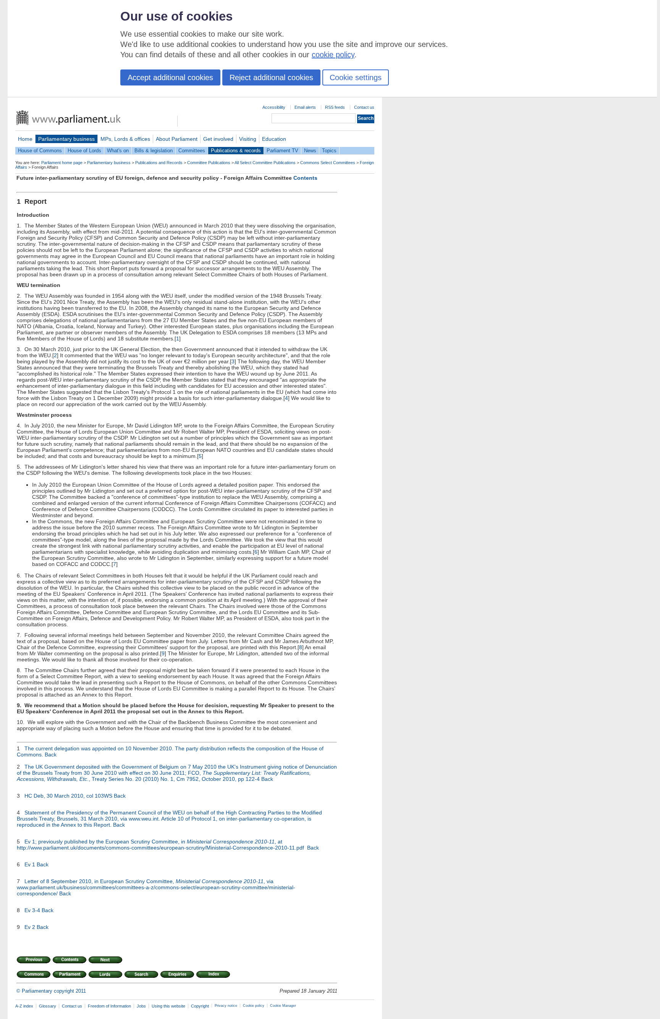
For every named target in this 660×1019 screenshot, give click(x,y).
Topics (329, 150)
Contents (305, 178)
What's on (118, 150)
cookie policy (333, 54)
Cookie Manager (283, 1006)
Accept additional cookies (170, 77)
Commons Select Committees (327, 162)
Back (51, 754)
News (310, 150)
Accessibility (273, 107)
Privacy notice (226, 1006)
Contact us (364, 107)
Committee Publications (208, 162)
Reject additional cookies (271, 77)
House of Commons (40, 150)
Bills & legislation (153, 150)
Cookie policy (253, 1006)
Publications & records (236, 150)
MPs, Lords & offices (125, 139)
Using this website (168, 1006)
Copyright (200, 1006)
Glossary (47, 1006)
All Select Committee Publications (265, 162)
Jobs (141, 1006)
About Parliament (176, 139)
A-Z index (24, 1006)
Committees (191, 150)
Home (25, 139)
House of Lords (84, 150)
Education (274, 139)
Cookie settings (356, 77)
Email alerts (305, 107)
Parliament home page (61, 162)
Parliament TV (282, 150)
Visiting (247, 139)
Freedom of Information (109, 1006)
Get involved (218, 139)
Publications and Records (159, 162)
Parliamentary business (66, 139)
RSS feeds (335, 107)
